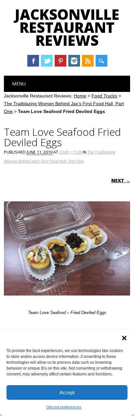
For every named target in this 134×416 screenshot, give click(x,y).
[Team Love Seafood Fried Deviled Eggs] (67, 301)
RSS (88, 61)
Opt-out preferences (63, 407)
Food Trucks (104, 95)
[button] (124, 338)
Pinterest (60, 61)
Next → (120, 180)
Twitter (47, 61)
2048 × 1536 (70, 152)
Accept (67, 392)
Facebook (33, 61)
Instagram (74, 61)
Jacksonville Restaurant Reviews (67, 27)
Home (80, 95)
